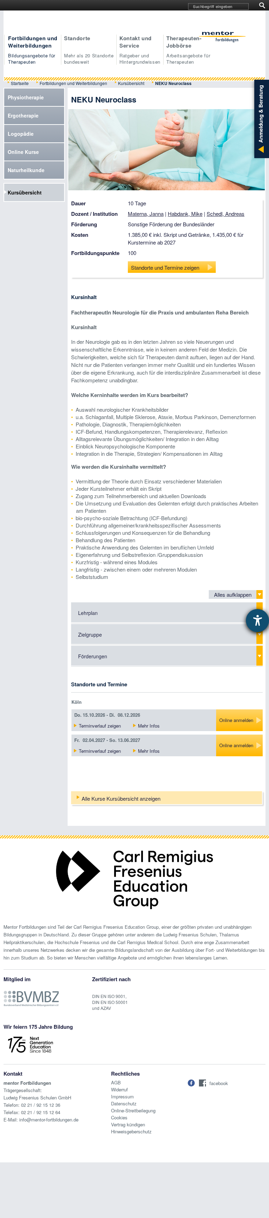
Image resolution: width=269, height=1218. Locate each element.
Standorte (89, 50)
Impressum (122, 1096)
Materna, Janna (146, 213)
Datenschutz (124, 1103)
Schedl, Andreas (225, 213)
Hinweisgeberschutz (131, 1131)
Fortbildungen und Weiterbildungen (32, 50)
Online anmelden (236, 720)
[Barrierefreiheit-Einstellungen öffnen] (257, 620)
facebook (218, 1083)
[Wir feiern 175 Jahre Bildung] (30, 1044)
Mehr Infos (149, 725)
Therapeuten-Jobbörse (188, 50)
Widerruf (119, 1089)
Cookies (119, 1117)
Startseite (20, 83)
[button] (191, 1082)
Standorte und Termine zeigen (165, 267)
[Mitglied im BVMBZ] (31, 995)
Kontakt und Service (139, 50)
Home (222, 37)
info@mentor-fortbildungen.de (48, 1119)
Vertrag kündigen (128, 1124)
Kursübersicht (131, 83)
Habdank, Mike (185, 213)
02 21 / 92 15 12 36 (40, 1105)
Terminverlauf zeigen (100, 725)
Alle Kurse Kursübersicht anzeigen (121, 798)
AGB (116, 1082)
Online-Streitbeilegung (133, 1110)
